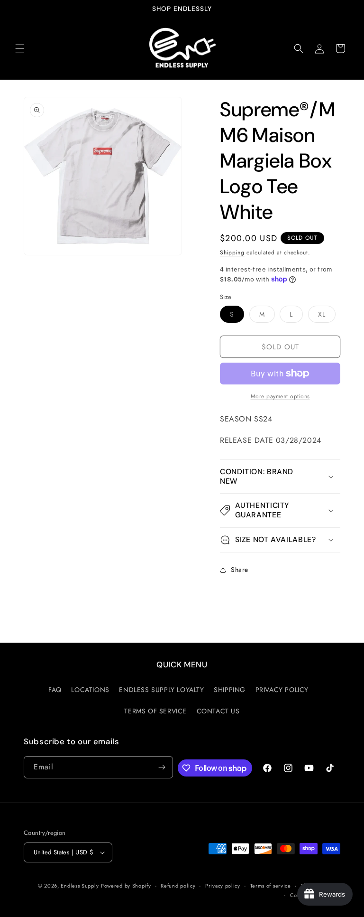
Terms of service (270, 885)
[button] (19, 48)
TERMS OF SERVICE (155, 711)
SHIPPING (230, 689)
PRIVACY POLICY (282, 689)
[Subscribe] (162, 767)
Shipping (232, 252)
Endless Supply (80, 885)
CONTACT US (218, 711)
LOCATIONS (90, 689)
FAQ (55, 689)
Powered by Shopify (126, 885)
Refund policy (178, 885)
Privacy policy (222, 885)
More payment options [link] (280, 396)
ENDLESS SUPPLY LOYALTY (161, 689)
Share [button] (239, 569)
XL (327, 316)
